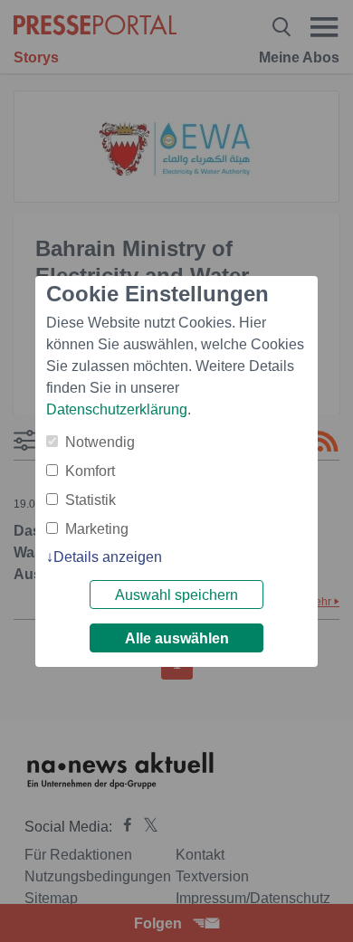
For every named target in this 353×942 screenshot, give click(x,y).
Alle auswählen (177, 638)
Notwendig (100, 442)
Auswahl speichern (176, 595)
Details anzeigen (107, 557)
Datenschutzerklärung (116, 409)
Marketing (97, 529)
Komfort (90, 471)
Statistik (90, 500)
